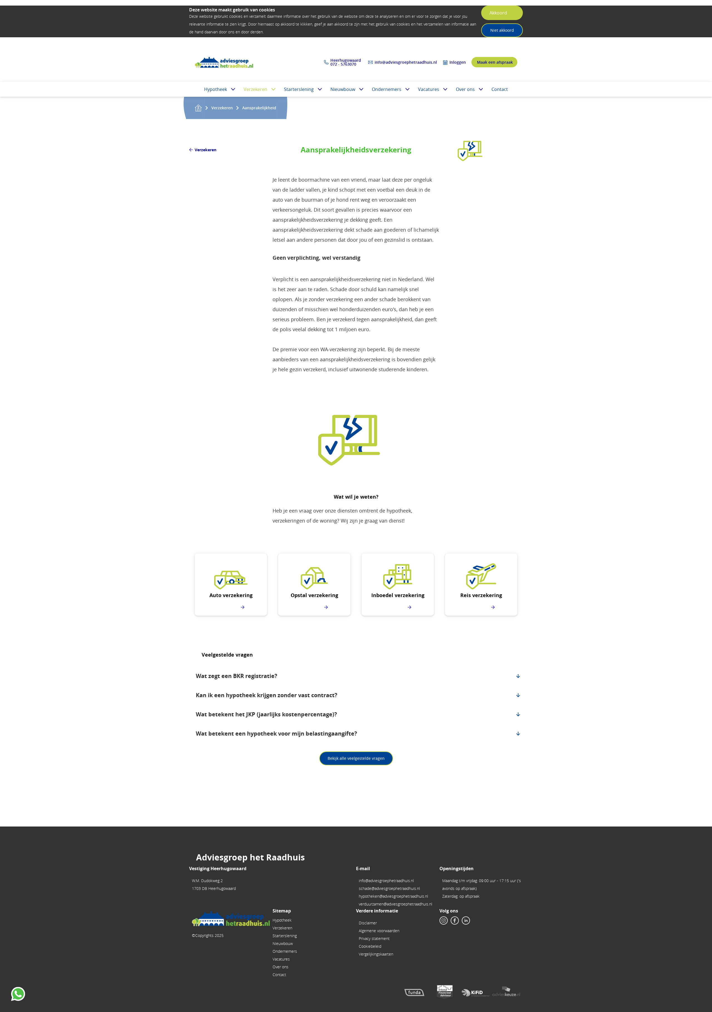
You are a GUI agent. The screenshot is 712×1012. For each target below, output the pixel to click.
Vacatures (428, 89)
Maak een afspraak (495, 62)
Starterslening (299, 89)
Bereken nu (228, 607)
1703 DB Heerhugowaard (214, 888)
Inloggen (457, 62)
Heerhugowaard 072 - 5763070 (346, 62)
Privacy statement (374, 938)
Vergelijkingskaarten (376, 954)
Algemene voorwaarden (379, 930)
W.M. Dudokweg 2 (207, 880)
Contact (499, 89)
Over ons (465, 89)
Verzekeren (255, 89)
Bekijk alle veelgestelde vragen (356, 758)
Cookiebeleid (370, 946)
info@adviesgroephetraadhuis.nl (406, 62)
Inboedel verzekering (397, 595)
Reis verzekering (481, 595)
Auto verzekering (231, 595)
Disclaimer (368, 923)
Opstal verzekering (314, 595)
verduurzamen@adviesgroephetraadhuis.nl (395, 904)
